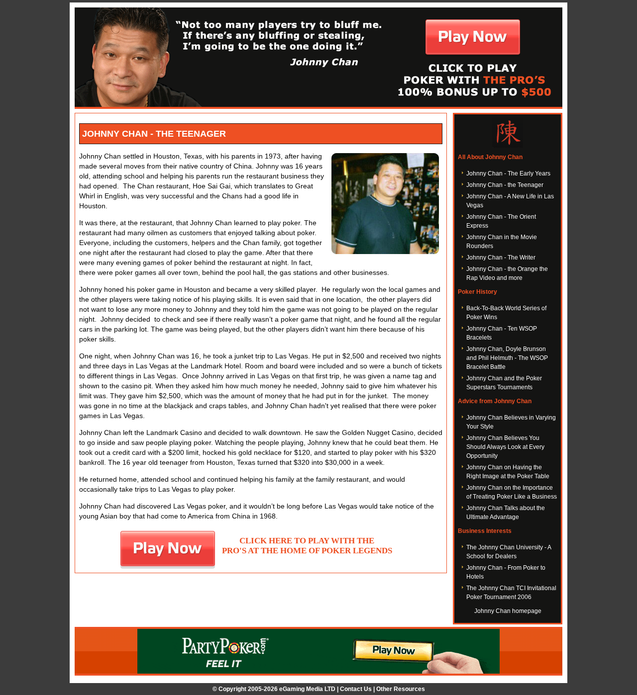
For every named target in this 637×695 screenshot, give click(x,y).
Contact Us (356, 689)
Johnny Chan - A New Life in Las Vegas (510, 201)
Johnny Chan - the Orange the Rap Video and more (507, 273)
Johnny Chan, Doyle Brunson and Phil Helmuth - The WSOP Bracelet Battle (507, 358)
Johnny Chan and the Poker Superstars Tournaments (504, 383)
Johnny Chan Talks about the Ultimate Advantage (505, 513)
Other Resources (400, 689)
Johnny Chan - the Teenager (504, 184)
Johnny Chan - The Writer (500, 257)
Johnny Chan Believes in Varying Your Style (511, 422)
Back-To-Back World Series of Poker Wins (506, 313)
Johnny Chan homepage (507, 611)
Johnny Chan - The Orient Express (501, 221)
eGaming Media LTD (307, 689)
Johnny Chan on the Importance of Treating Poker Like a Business (511, 492)
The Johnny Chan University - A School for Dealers (508, 552)
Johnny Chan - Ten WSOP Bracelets (501, 333)
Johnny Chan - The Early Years (508, 173)
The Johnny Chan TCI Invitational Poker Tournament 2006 (511, 593)
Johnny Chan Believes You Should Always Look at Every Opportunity (505, 446)
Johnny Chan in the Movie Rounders (501, 242)
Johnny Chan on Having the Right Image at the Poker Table (507, 472)
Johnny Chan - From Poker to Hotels (505, 572)
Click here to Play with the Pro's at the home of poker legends (307, 545)
